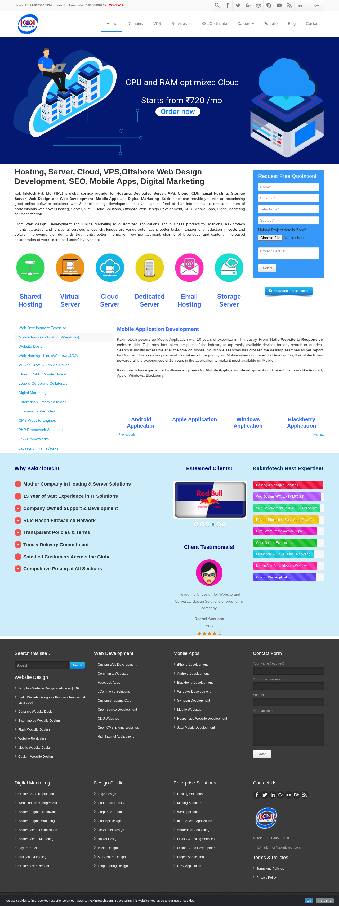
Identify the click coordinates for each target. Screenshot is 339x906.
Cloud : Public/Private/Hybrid (42, 374)
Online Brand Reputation (36, 794)
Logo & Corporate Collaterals (43, 383)
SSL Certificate (214, 23)
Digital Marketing (33, 393)
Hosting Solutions (190, 794)
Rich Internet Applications (116, 736)
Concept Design (109, 821)
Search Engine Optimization (38, 812)
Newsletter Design (111, 830)
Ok (309, 900)
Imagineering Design (113, 866)
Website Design (32, 346)
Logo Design (107, 794)
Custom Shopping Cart (114, 700)
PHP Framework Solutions (41, 430)
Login (315, 5)
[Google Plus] (248, 5)
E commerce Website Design (39, 721)
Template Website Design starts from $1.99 (49, 688)
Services (179, 23)
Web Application (188, 812)
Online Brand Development (196, 848)
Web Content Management (37, 803)
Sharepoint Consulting (193, 830)
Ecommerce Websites (37, 411)
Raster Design (108, 839)
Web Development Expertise (42, 328)
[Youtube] (279, 5)
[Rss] (289, 5)
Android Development (193, 673)
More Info (325, 900)
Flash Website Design (34, 730)
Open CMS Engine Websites (118, 727)
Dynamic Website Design (36, 712)
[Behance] (297, 795)
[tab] (64, 327)
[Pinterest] (258, 5)
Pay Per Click (28, 848)
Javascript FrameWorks (38, 448)
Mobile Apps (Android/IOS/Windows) (49, 337)
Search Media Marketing (35, 839)
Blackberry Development (195, 682)
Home (111, 23)
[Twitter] (238, 5)
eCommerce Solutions (114, 691)
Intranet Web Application (194, 821)
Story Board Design (112, 857)
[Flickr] (289, 795)
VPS (157, 23)
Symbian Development (193, 700)
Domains (135, 23)
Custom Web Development (117, 664)
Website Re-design (32, 739)
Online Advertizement (33, 866)
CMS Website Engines (37, 420)
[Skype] (269, 5)
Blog (292, 23)
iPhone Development (192, 664)
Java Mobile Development (196, 727)
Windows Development (194, 691)
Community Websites (113, 673)
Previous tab (127, 434)
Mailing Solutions (189, 803)
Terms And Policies (270, 869)
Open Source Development (117, 709)
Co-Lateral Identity (111, 803)
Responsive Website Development (202, 718)
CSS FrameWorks (34, 439)
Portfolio (271, 23)
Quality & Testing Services (196, 839)
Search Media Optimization (37, 830)
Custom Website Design (35, 757)
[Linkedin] (300, 5)
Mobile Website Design (35, 748)
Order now (178, 111)
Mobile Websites (189, 709)
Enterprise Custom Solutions (42, 402)
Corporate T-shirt (110, 812)
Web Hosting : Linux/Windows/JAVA (48, 355)
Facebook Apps (109, 682)
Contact (312, 23)
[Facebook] (227, 5)
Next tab (318, 434)
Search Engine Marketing (36, 821)
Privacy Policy (267, 878)
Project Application (190, 857)
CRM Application (189, 866)
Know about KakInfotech (290, 291)
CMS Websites (108, 718)
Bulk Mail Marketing (32, 857)
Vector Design (108, 848)
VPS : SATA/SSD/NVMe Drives (44, 365)
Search (77, 665)
